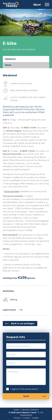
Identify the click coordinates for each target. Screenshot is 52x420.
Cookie (26, 418)
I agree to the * (22, 389)
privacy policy (31, 389)
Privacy (17, 418)
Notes (16, 410)
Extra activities (11, 191)
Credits (35, 418)
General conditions (29, 410)
